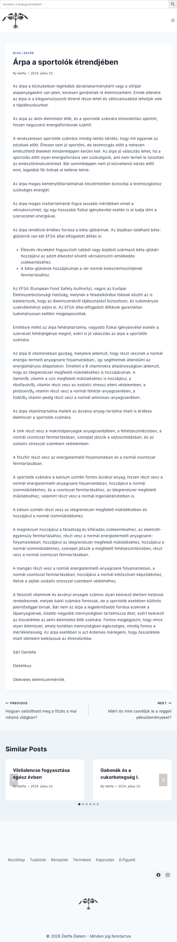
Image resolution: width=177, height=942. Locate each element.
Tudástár (38, 860)
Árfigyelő (127, 860)
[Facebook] (158, 875)
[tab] (79, 804)
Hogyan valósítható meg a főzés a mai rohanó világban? (41, 710)
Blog (17, 53)
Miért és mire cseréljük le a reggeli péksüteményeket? (139, 710)
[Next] (163, 780)
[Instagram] (167, 875)
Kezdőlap (16, 860)
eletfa (22, 73)
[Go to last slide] (14, 780)
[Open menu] (172, 20)
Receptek (59, 860)
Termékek (82, 860)
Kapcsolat (105, 860)
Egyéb (29, 53)
